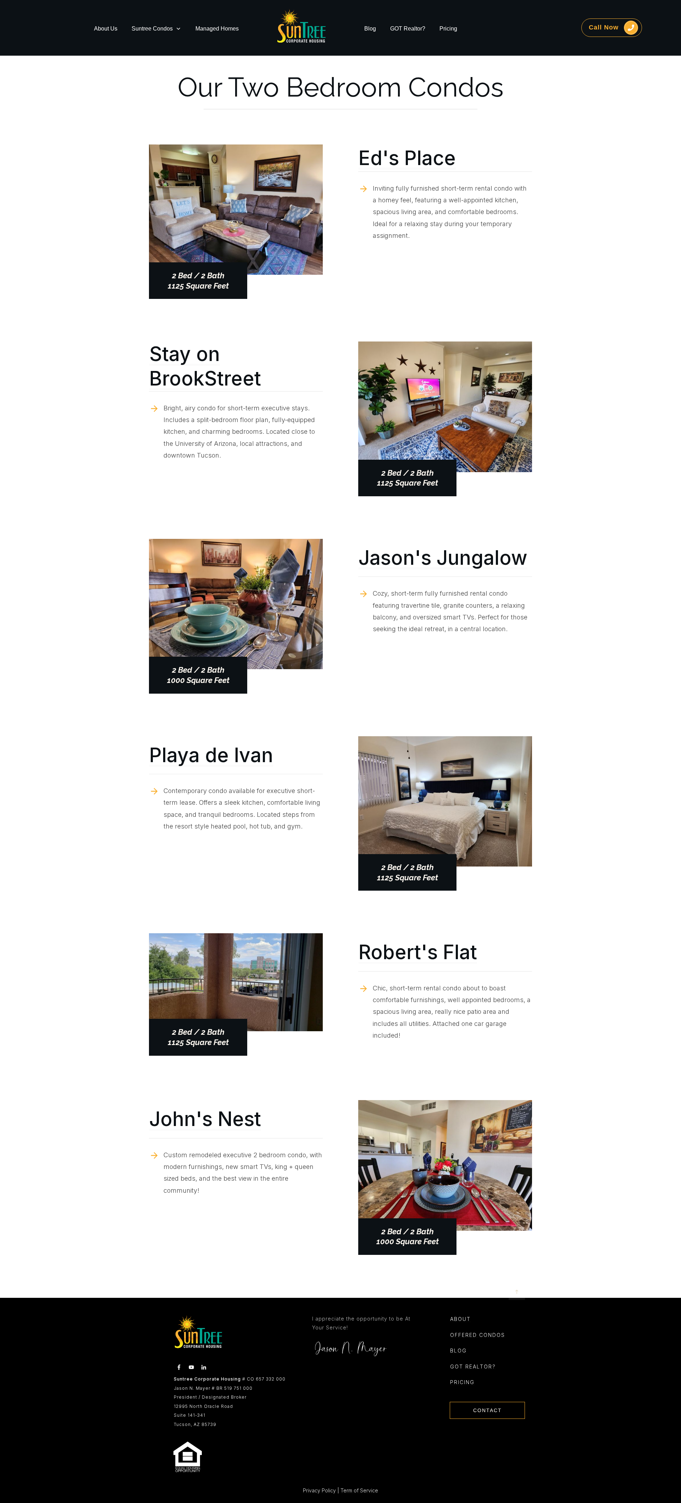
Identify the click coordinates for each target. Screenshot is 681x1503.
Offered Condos (477, 1335)
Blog (458, 1351)
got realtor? (473, 1366)
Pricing (462, 1382)
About (460, 1319)
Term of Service (359, 1490)
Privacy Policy (319, 1490)
